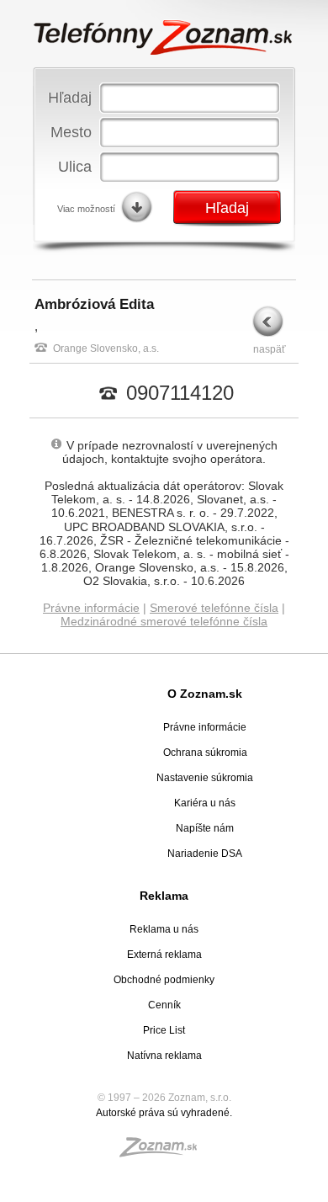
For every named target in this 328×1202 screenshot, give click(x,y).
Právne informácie (91, 607)
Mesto (71, 132)
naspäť (269, 349)
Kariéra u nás (204, 803)
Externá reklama (164, 954)
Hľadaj (70, 97)
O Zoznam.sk (204, 693)
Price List (164, 1030)
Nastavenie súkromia (204, 778)
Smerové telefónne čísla (214, 607)
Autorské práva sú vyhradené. (164, 1113)
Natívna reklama (164, 1055)
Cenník (164, 1005)
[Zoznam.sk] (164, 1152)
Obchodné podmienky (164, 980)
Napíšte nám (205, 828)
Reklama (164, 895)
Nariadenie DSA (204, 853)
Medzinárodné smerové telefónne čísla (164, 621)
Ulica (75, 166)
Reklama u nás (164, 929)
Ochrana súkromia (205, 752)
